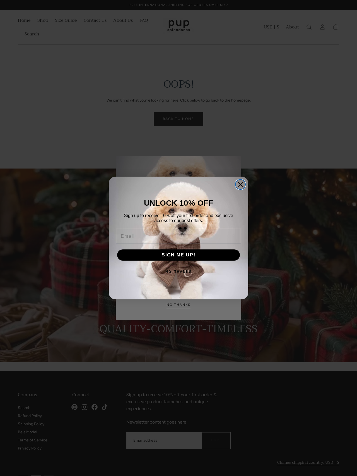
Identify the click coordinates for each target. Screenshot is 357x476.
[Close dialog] (240, 184)
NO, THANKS (178, 272)
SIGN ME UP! (179, 255)
